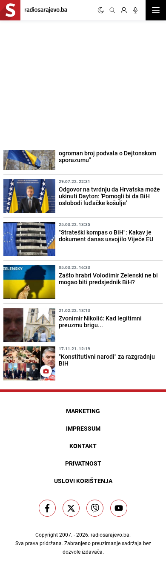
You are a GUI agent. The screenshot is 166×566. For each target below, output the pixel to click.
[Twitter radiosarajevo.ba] (71, 508)
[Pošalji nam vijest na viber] (94, 508)
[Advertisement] (64, 84)
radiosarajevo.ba (110, 534)
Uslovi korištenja (83, 481)
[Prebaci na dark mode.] (100, 10)
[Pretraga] (112, 10)
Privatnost (83, 463)
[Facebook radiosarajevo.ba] (47, 508)
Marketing (83, 411)
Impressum (83, 428)
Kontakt (83, 446)
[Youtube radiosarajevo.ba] (118, 508)
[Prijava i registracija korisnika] (123, 10)
